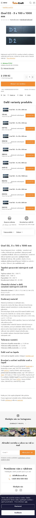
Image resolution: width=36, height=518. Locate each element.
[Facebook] (16, 490)
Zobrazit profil (17, 423)
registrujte (20, 400)
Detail (28, 115)
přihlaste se (8, 400)
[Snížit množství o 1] (26, 77)
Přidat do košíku (18, 84)
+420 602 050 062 (20, 479)
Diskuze (18, 232)
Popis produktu (8, 232)
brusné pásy (29, 366)
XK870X (6, 371)
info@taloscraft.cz (19, 475)
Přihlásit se (27, 453)
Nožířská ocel (30, 356)
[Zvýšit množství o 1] (32, 77)
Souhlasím (18, 513)
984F (2, 375)
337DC (19, 379)
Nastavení (18, 506)
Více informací (11, 58)
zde (26, 502)
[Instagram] (21, 490)
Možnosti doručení (9, 68)
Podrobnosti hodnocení (26, 20)
